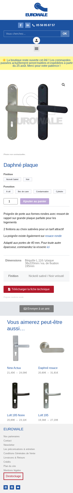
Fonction (9, 186)
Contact (8, 440)
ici (48, 247)
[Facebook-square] (12, 487)
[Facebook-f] (20, 25)
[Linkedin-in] (27, 25)
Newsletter (9, 445)
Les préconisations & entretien (19, 449)
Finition (8, 174)
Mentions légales (12, 470)
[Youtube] (18, 487)
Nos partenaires (12, 436)
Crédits (7, 462)
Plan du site (10, 466)
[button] (37, 49)
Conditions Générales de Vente (19, 453)
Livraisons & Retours (14, 457)
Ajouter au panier (34, 201)
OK (65, 33)
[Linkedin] (6, 487)
